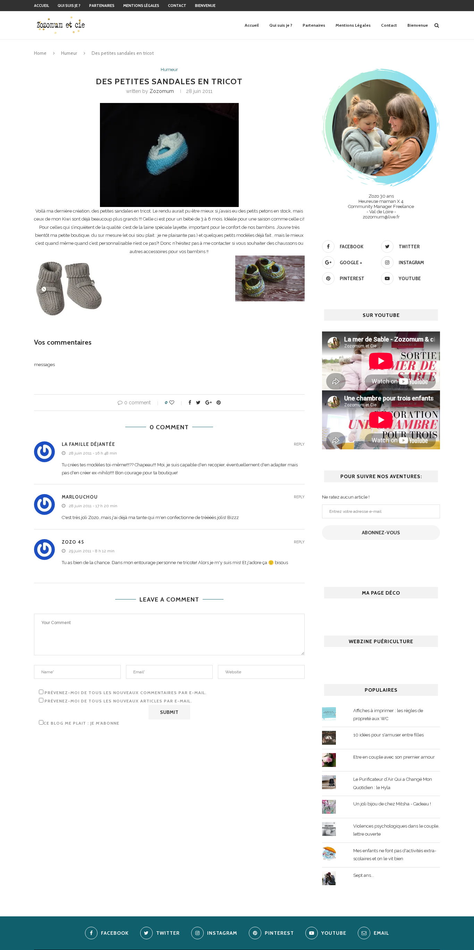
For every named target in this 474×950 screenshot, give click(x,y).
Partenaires (102, 5)
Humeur (69, 53)
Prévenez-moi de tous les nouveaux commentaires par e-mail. (125, 692)
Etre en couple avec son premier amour (394, 757)
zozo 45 (73, 542)
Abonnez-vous (381, 532)
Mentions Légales (141, 5)
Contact (177, 5)
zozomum (162, 91)
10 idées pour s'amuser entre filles (388, 734)
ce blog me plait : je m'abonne (81, 723)
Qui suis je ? (69, 5)
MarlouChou (80, 497)
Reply (299, 444)
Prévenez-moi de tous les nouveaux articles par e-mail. (118, 700)
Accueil (41, 5)
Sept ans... (363, 875)
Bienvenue (205, 5)
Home (40, 53)
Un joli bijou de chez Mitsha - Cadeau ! (392, 803)
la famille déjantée (88, 444)
